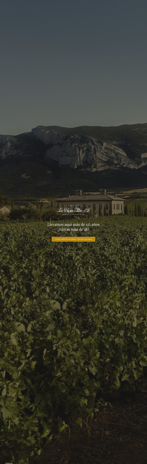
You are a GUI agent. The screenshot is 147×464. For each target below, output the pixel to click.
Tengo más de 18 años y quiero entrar (73, 239)
